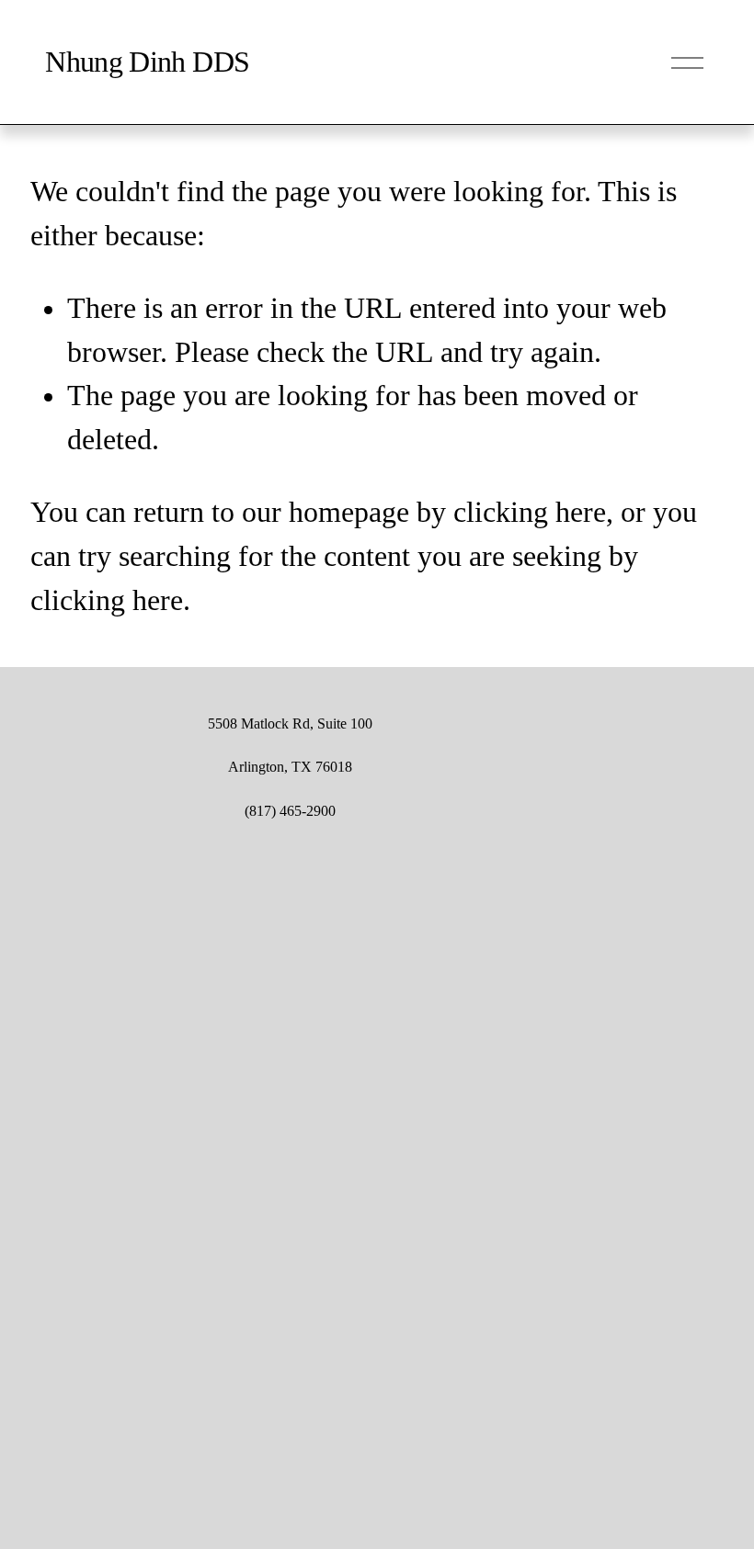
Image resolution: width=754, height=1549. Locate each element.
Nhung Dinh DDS (147, 62)
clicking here (529, 512)
